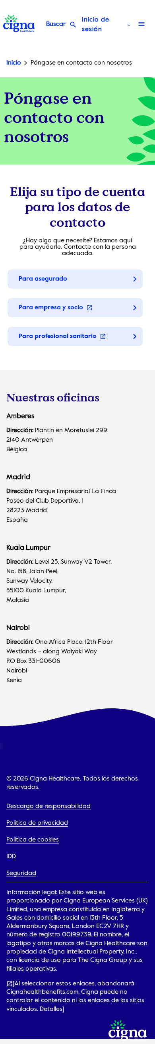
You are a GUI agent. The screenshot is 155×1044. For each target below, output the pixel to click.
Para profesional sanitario (58, 336)
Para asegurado (43, 279)
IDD (11, 856)
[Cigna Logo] (19, 30)
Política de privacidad (37, 823)
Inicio (13, 63)
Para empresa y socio (52, 308)
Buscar (56, 24)
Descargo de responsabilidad (48, 806)
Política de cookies (32, 840)
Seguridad (21, 873)
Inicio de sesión (95, 25)
